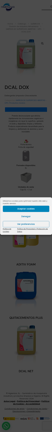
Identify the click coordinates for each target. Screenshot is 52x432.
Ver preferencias (26, 224)
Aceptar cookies (26, 208)
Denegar (26, 216)
